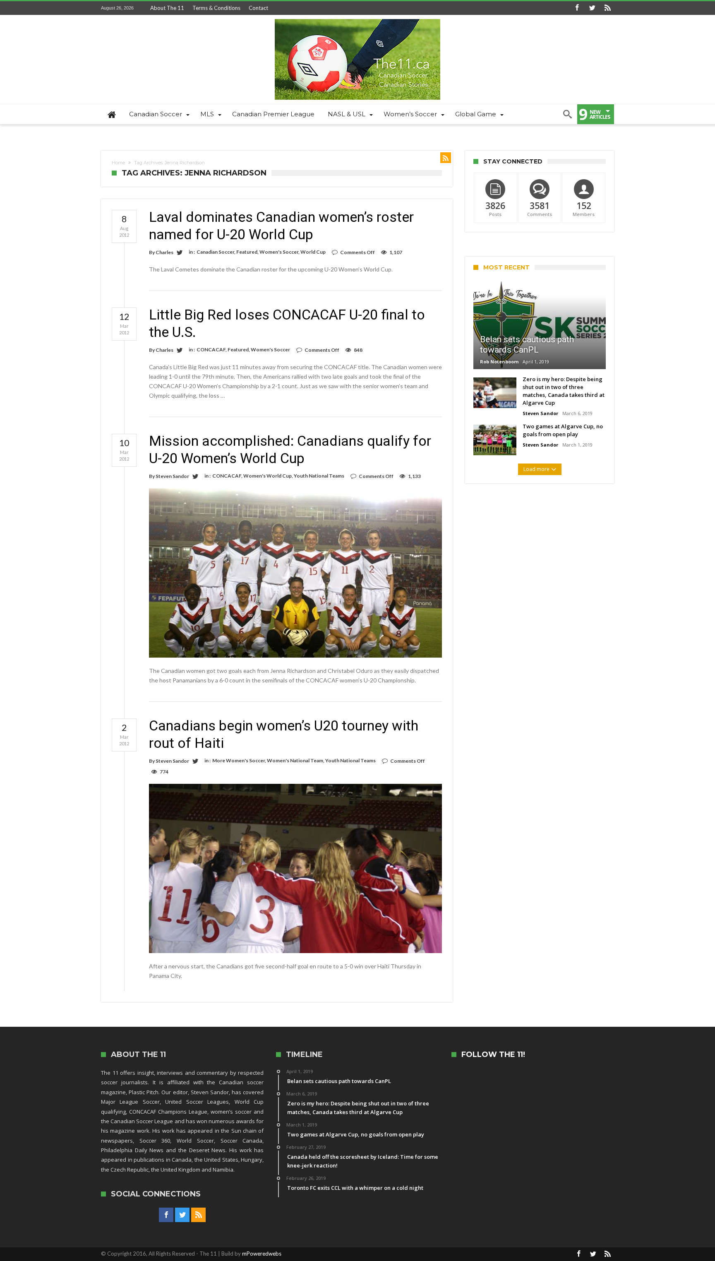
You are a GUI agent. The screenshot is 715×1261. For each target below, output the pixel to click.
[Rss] (607, 8)
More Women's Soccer (238, 760)
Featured (246, 252)
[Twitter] (592, 8)
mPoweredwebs (261, 1253)
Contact (258, 8)
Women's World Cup (267, 476)
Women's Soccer (278, 252)
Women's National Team (295, 760)
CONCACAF (211, 349)
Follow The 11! (493, 1055)
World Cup (313, 252)
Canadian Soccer (215, 252)
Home (118, 163)
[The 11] (357, 19)
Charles (164, 252)
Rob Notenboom (499, 361)
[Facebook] (576, 8)
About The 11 (167, 8)
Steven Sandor (172, 476)
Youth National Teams (319, 476)
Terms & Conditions (216, 8)
